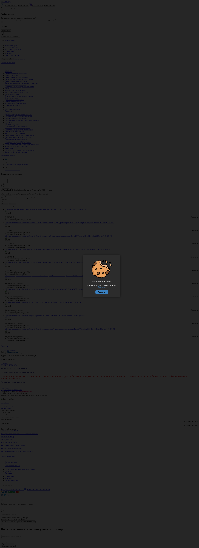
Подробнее (102, 287)
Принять (101, 292)
